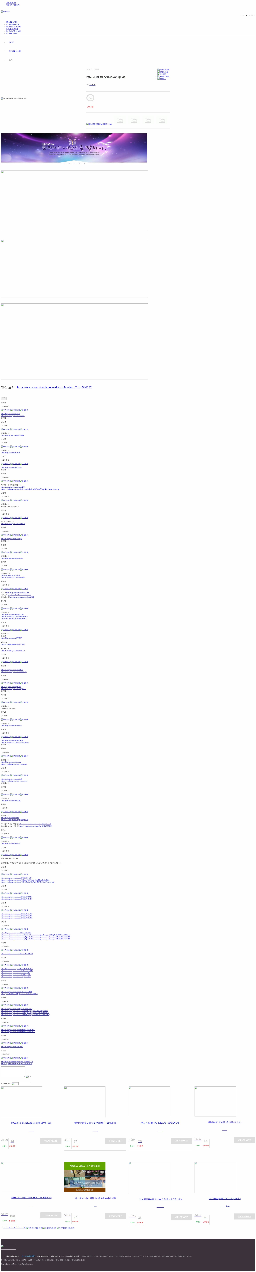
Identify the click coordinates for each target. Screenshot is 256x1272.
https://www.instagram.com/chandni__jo (14, 672)
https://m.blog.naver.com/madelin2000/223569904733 (18, 1032)
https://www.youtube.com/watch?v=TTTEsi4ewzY (35, 824)
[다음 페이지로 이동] (34, 1228)
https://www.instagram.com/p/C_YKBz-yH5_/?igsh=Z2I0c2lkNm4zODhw (25, 1013)
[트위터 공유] (162, 72)
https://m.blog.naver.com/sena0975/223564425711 (17, 954)
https (20, 387)
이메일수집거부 (43, 1256)
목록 (4, 398)
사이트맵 (54, 1256)
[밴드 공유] (161, 74)
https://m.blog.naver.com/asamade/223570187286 (16, 899)
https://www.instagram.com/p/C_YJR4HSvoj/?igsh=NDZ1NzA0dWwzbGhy (25, 1015)
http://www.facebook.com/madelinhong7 (14, 618)
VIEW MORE (50, 1141)
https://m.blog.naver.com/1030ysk (11, 539)
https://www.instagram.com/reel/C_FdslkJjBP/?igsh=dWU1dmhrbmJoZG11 (25, 880)
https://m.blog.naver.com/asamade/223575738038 (16, 916)
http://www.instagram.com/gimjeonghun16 (14, 820)
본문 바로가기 (11, 3)
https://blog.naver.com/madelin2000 (12, 614)
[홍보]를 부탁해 (11, 22)
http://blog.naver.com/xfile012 (10, 575)
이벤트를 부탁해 (15, 51)
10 (24, 1228)
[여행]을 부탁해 (11, 33)
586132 (87, 387)
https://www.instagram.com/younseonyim (14, 781)
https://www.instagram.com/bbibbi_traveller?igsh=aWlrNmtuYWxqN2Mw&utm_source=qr (30, 489)
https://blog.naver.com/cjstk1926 (11, 467)
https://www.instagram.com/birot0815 (13, 524)
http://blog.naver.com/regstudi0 (11, 687)
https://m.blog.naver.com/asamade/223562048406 (16, 878)
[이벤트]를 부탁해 (12, 24)
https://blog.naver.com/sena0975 (11, 800)
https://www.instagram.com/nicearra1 (13, 416)
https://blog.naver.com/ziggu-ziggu (12, 558)
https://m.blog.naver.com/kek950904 (12, 435)
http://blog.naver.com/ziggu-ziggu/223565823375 (16, 1064)
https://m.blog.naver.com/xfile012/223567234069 (16, 992)
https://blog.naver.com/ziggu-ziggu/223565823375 (17, 1062)
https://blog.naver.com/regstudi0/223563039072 (16, 933)
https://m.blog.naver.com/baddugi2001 (13, 487)
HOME (11, 42)
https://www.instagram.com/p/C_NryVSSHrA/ (16, 977)
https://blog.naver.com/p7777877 (11, 638)
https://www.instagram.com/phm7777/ (13, 650)
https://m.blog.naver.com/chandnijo (12, 670)
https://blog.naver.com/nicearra (10, 414)
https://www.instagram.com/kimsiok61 (21, 597)
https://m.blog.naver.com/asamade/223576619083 (16, 918)
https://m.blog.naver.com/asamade (11, 779)
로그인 (245, 15)
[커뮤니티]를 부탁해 (13, 31)
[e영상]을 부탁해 (12, 29)
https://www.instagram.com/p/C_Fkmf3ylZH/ (15, 973)
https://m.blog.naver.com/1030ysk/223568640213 (16, 1009)
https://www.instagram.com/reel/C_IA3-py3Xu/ (16, 975)
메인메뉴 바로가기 (13, 5)
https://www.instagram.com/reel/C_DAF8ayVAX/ (17, 971)
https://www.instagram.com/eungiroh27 (13, 689)
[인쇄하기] (161, 79)
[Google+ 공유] (163, 76)
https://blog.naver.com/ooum (10, 818)
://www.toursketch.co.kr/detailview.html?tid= (52, 387)
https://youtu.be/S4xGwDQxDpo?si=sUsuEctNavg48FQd (19, 994)
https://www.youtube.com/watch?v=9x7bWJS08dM (35, 826)
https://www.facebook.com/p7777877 (13, 644)
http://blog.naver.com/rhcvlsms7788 (17, 593)
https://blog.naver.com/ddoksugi (11, 762)
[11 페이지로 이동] (49, 1228)
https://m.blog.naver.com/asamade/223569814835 (16, 897)
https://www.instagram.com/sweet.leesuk (14, 764)
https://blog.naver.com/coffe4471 (11, 725)
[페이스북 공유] (163, 70)
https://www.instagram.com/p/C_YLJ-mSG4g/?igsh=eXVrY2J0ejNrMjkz (24, 1011)
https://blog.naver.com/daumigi (10, 843)
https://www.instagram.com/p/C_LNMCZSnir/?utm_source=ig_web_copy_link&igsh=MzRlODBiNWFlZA (35, 935)
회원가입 (252, 15)
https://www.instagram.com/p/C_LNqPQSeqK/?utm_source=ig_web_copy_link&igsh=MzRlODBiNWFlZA (35, 937)
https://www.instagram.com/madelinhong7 (14, 616)
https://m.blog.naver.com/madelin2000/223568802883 (18, 1030)
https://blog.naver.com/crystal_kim (12, 740)
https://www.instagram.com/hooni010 (13, 577)
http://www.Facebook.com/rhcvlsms (19, 595)
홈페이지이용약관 (12, 1256)
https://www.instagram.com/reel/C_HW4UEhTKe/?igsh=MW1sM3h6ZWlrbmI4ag (27, 882)
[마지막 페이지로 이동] (65, 1228)
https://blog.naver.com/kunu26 (10, 452)
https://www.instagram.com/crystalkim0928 (15, 742)
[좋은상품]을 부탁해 (13, 27)
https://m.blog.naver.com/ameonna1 (12, 1047)
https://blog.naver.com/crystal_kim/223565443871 (17, 969)
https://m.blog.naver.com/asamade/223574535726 (16, 914)
